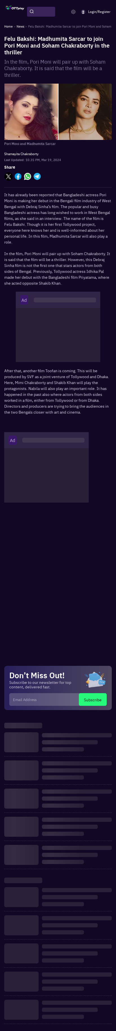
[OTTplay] (15, 11)
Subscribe (93, 699)
